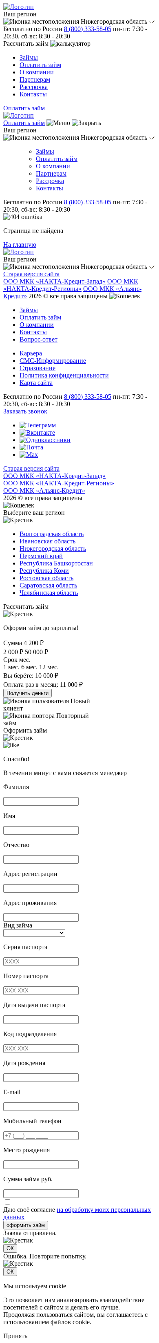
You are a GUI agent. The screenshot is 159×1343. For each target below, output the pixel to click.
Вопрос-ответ (38, 339)
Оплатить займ (40, 64)
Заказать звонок (25, 411)
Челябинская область (49, 592)
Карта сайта (36, 382)
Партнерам (35, 79)
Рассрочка (34, 86)
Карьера (31, 353)
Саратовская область (48, 585)
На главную (19, 244)
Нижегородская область (53, 548)
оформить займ (26, 1225)
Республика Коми (44, 570)
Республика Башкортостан (56, 563)
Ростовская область (46, 577)
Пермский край (41, 555)
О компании (37, 72)
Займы (29, 57)
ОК (10, 1248)
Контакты (33, 94)
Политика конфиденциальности (64, 375)
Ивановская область (47, 541)
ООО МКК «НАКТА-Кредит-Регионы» (70, 285)
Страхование (37, 367)
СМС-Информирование (53, 360)
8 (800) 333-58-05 (87, 28)
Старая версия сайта (31, 273)
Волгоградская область (52, 533)
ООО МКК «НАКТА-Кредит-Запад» (54, 281)
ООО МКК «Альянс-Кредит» (44, 490)
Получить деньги (28, 693)
